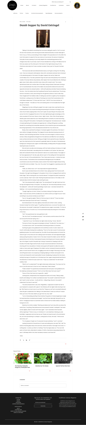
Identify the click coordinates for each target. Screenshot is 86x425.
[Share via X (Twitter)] (23, 340)
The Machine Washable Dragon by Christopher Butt (22, 366)
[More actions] (65, 21)
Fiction (21, 13)
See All (71, 350)
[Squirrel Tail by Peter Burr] (63, 358)
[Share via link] (29, 340)
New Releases (49, 13)
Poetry (27, 13)
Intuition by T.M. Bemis (41, 366)
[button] (61, 5)
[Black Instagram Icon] (83, 219)
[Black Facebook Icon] (83, 213)
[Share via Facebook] (20, 340)
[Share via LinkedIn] (26, 340)
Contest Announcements (37, 13)
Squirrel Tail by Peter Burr (63, 366)
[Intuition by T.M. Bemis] (43, 358)
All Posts (15, 13)
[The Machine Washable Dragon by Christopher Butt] (22, 358)
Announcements (58, 13)
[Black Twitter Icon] (83, 216)
